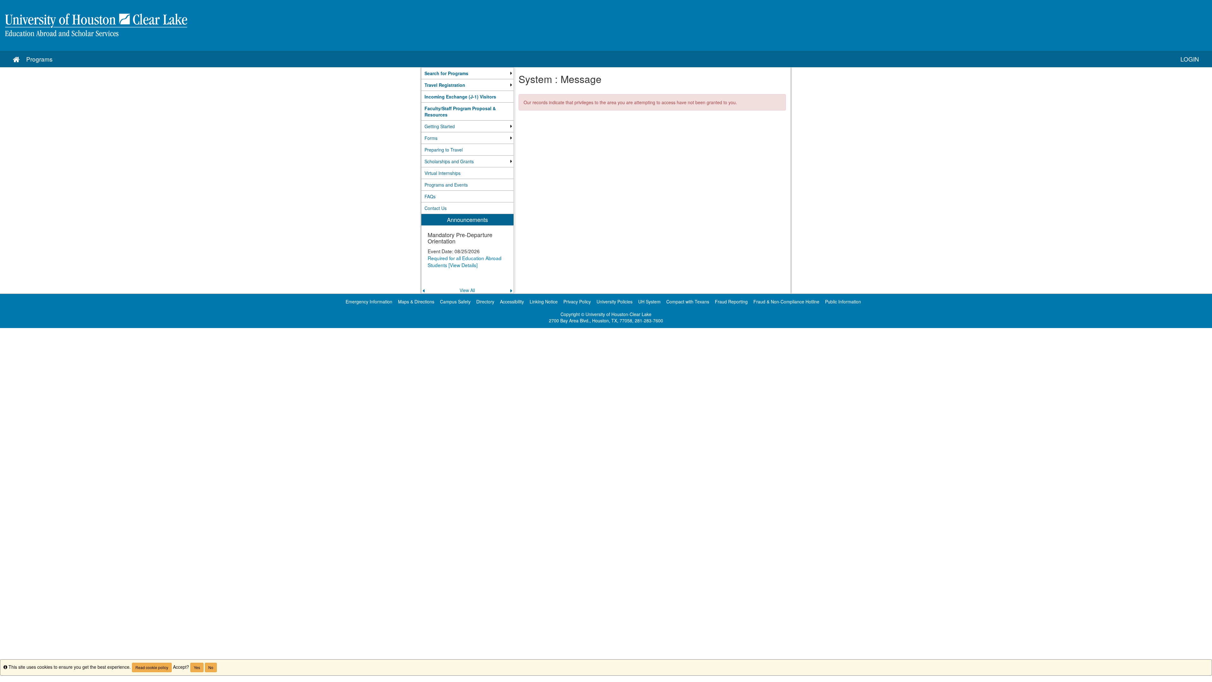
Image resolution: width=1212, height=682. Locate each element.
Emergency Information (369, 301)
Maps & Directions (416, 301)
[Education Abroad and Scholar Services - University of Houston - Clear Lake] (606, 25)
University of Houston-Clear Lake (618, 314)
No (210, 667)
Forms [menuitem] (431, 138)
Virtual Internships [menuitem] (442, 173)
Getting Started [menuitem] (440, 126)
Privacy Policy (577, 301)
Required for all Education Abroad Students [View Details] (465, 261)
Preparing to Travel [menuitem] (444, 150)
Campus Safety (455, 301)
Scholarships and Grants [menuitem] (449, 161)
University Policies (615, 301)
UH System (649, 301)
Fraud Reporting (731, 301)
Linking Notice (544, 301)
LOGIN (1189, 59)
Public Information (843, 301)
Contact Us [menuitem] (436, 208)
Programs (39, 59)
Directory (485, 301)
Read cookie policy (151, 667)
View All (467, 290)
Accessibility (512, 301)
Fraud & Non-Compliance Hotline (786, 301)
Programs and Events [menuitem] (446, 185)
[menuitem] (467, 73)
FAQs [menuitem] (430, 196)
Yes (197, 667)
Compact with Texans (687, 301)
